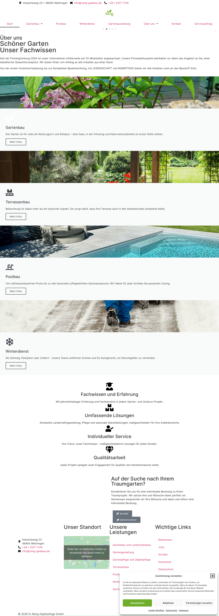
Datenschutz (171, 610)
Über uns (149, 23)
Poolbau (61, 23)
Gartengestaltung (123, 552)
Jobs (161, 547)
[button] (212, 576)
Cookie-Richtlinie (156, 610)
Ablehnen (168, 602)
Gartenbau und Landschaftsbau (132, 544)
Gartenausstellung (119, 23)
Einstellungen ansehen (199, 602)
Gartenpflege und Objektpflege (132, 559)
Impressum (184, 610)
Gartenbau (32, 23)
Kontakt (176, 23)
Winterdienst (87, 23)
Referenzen (165, 539)
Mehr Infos (16, 141)
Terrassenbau (121, 567)
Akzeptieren (137, 602)
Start (10, 23)
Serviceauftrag (203, 23)
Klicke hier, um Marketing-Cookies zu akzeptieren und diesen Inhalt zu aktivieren (86, 552)
